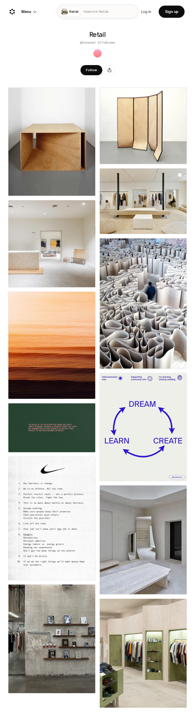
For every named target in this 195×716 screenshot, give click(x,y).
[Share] (109, 70)
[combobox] (110, 12)
